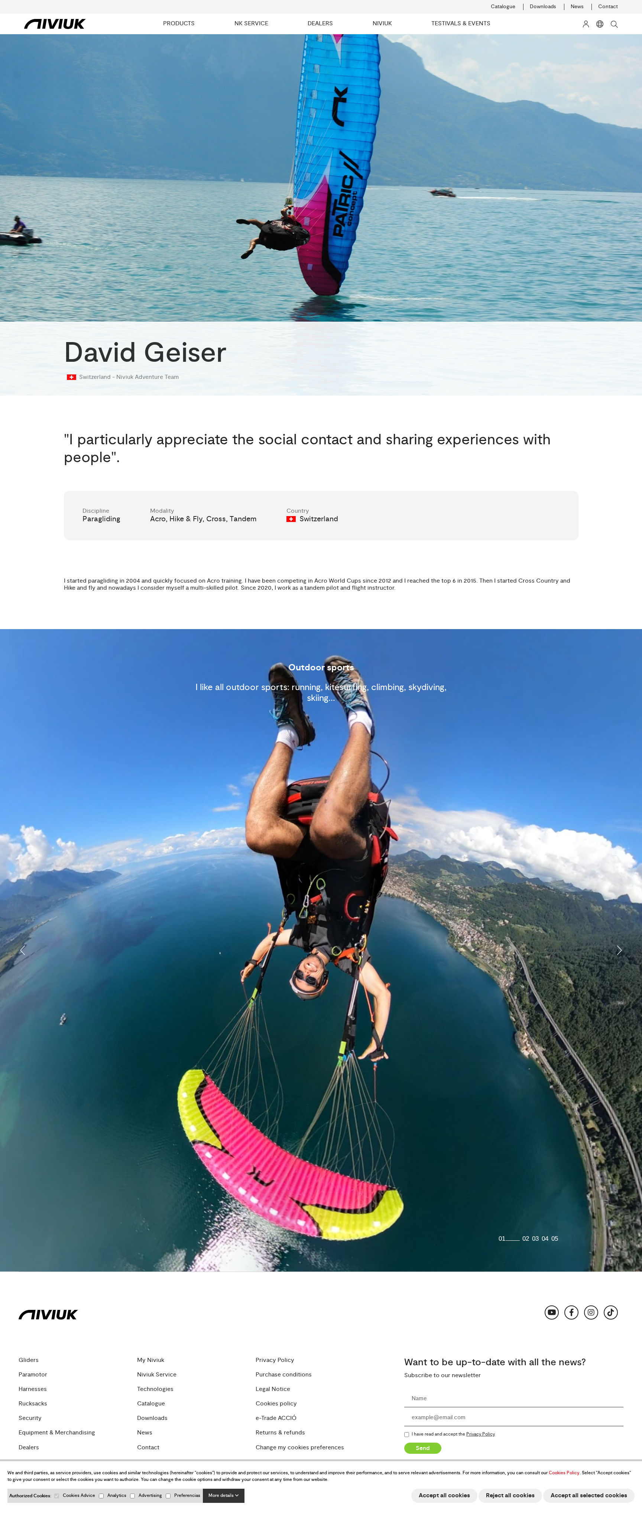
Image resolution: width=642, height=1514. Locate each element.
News (577, 7)
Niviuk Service (156, 1374)
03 (535, 1239)
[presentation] (23, 950)
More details (221, 1495)
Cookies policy (276, 1403)
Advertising (150, 1495)
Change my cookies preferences (300, 1447)
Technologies (155, 1389)
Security (30, 1418)
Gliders (29, 1360)
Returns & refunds (280, 1432)
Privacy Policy (275, 1360)
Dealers (29, 1447)
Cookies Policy (564, 1473)
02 (525, 1239)
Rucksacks (33, 1403)
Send (423, 1448)
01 (502, 1239)
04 (545, 1239)
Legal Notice (273, 1389)
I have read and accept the (453, 1434)
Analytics (116, 1495)
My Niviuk (150, 1360)
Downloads (543, 7)
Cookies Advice (79, 1495)
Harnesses (33, 1389)
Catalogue (503, 7)
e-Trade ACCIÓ (276, 1418)
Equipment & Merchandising (57, 1432)
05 (554, 1239)
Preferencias (187, 1495)
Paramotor (33, 1374)
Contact (608, 7)
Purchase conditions (284, 1374)
